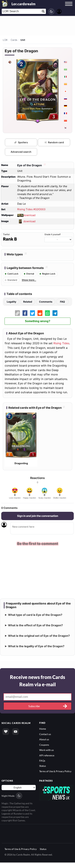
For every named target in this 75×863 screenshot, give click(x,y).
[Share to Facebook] (24, 313)
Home (42, 729)
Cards (14, 40)
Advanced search (21, 151)
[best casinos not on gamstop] (56, 792)
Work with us (46, 750)
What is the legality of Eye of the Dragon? (36, 646)
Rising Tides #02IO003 (31, 209)
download (29, 215)
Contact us (45, 734)
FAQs (42, 760)
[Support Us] (5, 732)
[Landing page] (5, 3)
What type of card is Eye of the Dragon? (35, 615)
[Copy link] (17, 313)
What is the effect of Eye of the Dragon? (35, 626)
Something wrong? (37, 321)
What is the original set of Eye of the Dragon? (39, 636)
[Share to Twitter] (32, 313)
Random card (56, 142)
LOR (5, 40)
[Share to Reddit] (40, 313)
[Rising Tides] (9, 62)
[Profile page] (59, 11)
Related (27, 301)
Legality (11, 301)
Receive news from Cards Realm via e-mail (37, 681)
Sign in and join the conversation (37, 516)
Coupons (44, 745)
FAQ (62, 301)
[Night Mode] (51, 11)
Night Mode (8, 796)
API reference (46, 755)
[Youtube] (15, 732)
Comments (45, 301)
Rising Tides (61, 343)
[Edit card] (44, 165)
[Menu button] (68, 7)
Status (42, 766)
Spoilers (23, 142)
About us (44, 739)
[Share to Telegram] (54, 313)
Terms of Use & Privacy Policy (55, 771)
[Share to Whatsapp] (47, 313)
